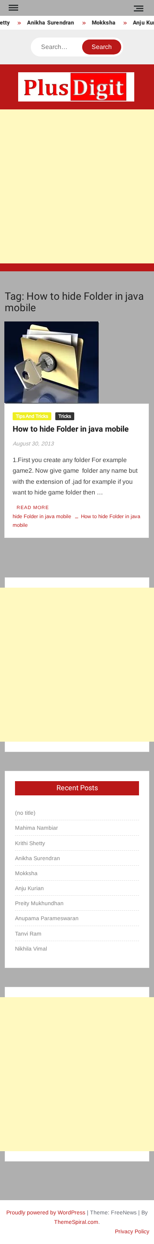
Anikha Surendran (48, 23)
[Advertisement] (77, 186)
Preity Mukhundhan (39, 903)
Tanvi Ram (28, 933)
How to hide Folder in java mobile (71, 429)
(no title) (25, 813)
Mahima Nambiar (36, 828)
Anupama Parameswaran (47, 918)
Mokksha (101, 23)
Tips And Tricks (32, 416)
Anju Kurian (29, 888)
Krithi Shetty (30, 843)
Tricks (64, 416)
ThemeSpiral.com (76, 1222)
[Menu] (13, 8)
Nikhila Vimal (31, 948)
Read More (33, 507)
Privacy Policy (132, 1231)
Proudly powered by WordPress (45, 1212)
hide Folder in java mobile (42, 516)
